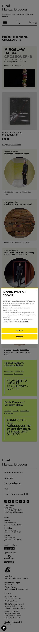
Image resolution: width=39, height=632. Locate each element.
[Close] (36, 290)
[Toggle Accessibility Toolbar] (4, 628)
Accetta (19, 337)
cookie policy (24, 322)
